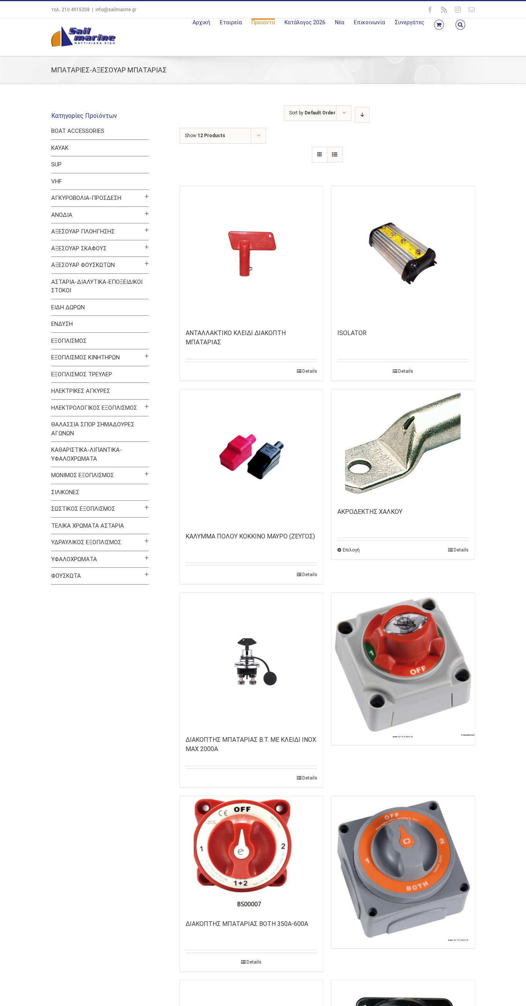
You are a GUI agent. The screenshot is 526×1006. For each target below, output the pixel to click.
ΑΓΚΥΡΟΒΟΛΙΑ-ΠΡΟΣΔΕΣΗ (86, 197)
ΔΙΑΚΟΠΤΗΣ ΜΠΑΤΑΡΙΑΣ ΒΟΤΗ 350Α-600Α (247, 923)
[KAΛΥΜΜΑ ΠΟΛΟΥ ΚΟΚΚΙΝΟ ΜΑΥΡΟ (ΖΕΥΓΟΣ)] (251, 456)
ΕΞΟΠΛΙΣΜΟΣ (69, 340)
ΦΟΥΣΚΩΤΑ (66, 575)
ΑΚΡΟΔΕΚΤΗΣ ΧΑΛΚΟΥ (369, 511)
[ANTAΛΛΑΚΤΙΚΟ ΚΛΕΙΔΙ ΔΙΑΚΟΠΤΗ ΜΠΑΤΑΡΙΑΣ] (251, 253)
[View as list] (334, 154)
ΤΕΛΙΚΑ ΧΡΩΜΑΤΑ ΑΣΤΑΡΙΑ (87, 525)
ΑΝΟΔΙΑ (61, 214)
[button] (460, 24)
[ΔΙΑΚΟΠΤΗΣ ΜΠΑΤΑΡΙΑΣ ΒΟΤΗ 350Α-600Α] (251, 854)
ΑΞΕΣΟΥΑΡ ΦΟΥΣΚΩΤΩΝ (83, 265)
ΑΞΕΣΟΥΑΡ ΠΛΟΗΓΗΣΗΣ (83, 231)
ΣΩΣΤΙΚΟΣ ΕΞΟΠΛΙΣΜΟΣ (83, 508)
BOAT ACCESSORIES (77, 130)
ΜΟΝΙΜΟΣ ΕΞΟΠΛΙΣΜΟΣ (82, 475)
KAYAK (60, 147)
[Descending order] (362, 115)
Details (309, 371)
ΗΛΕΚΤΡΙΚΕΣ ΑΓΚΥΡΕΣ (80, 390)
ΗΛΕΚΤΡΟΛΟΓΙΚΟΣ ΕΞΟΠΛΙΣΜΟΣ (94, 407)
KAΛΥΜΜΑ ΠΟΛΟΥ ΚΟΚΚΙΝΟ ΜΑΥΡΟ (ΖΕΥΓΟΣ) (250, 536)
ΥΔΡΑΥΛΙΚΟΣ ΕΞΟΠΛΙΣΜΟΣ (86, 542)
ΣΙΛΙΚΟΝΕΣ (65, 492)
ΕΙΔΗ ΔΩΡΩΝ (68, 307)
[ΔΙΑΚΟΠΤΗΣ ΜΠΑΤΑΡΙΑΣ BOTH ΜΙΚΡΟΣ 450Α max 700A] (403, 639)
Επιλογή (351, 550)
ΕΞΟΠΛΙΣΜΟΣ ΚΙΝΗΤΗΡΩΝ (85, 357)
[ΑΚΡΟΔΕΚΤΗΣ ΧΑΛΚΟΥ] (403, 444)
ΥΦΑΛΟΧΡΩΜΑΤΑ (74, 559)
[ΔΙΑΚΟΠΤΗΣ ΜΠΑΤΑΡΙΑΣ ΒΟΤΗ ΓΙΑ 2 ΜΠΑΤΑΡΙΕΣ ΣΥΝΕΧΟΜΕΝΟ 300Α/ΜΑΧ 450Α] (403, 842)
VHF (56, 181)
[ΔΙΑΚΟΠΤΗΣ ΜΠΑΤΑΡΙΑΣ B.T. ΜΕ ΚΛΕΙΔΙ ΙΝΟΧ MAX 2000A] (251, 660)
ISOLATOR (352, 333)
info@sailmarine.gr (115, 9)
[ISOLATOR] (403, 253)
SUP (56, 164)
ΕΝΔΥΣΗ (62, 323)
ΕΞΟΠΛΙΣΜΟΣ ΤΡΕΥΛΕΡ (81, 374)
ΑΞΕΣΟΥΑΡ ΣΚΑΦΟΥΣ (79, 248)
